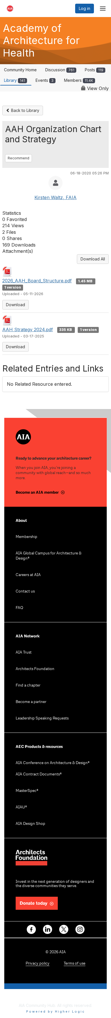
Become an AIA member (37, 492)
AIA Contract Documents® (39, 774)
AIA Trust (24, 652)
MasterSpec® (27, 791)
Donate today (34, 903)
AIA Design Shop (30, 824)
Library (14, 80)
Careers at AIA (28, 575)
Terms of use (74, 963)
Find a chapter (28, 685)
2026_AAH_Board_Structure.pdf (37, 280)
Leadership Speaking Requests (42, 718)
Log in (84, 8)
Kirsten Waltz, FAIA (55, 197)
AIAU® (21, 807)
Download (15, 304)
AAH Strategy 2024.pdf (27, 329)
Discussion (59, 69)
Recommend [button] (18, 158)
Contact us (25, 591)
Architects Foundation (35, 669)
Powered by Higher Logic (55, 1011)
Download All (93, 258)
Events (45, 80)
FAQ (19, 608)
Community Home (20, 69)
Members (78, 80)
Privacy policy (38, 963)
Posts (94, 69)
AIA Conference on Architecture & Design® (53, 763)
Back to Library (24, 110)
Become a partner (31, 702)
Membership (26, 537)
